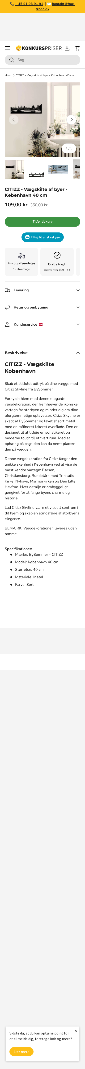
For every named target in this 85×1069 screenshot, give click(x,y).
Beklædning (15, 989)
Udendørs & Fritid (20, 998)
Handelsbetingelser (21, 877)
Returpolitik (15, 868)
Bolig (9, 970)
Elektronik (13, 979)
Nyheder (12, 951)
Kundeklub (14, 915)
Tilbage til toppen (42, 662)
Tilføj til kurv (42, 221)
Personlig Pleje (18, 1017)
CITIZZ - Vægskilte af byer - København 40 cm (45, 75)
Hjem (8, 75)
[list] (42, 119)
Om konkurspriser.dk (22, 840)
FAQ (8, 849)
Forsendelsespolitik (21, 905)
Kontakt (11, 858)
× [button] (76, 1031)
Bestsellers (15, 942)
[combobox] (42, 60)
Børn (9, 1008)
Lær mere (21, 1051)
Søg (8, 830)
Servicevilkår (15, 887)
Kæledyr (12, 961)
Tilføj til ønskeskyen (45, 237)
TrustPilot (59, 793)
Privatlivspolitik (18, 896)
